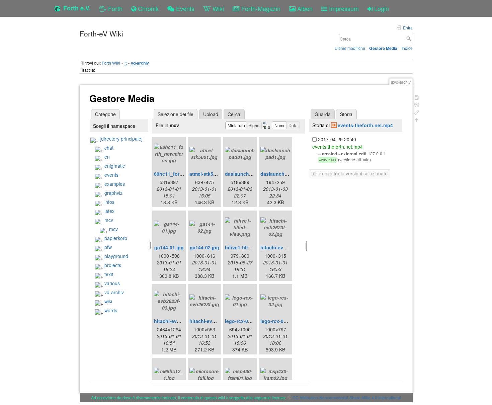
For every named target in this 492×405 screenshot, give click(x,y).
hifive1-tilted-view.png (250, 247)
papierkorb (115, 238)
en (107, 156)
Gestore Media (383, 48)
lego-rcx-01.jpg (242, 321)
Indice (407, 48)
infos (109, 201)
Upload (210, 114)
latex (109, 211)
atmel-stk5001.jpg (209, 173)
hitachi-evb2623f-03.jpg (181, 321)
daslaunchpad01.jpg (248, 173)
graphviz (113, 192)
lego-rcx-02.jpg (277, 321)
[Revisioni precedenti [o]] (417, 104)
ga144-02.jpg (204, 247)
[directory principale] (121, 138)
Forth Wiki (111, 63)
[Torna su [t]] (417, 119)
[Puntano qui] (417, 111)
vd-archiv (140, 63)
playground (116, 256)
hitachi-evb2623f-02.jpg (287, 247)
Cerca (409, 38)
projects (112, 265)
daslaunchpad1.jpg (282, 173)
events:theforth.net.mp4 (365, 125)
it (126, 63)
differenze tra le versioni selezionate (350, 173)
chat (108, 147)
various (112, 283)
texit (108, 274)
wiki (108, 301)
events (111, 174)
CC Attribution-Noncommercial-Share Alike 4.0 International (347, 397)
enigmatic (114, 165)
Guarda (323, 114)
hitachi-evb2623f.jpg (212, 321)
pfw (108, 247)
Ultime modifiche (350, 48)
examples (114, 183)
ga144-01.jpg (169, 247)
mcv (108, 220)
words (110, 310)
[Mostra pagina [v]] (417, 96)
